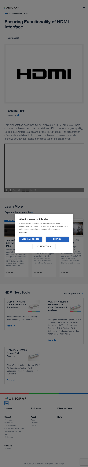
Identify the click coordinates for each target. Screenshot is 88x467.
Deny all (57, 239)
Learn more (23, 232)
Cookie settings (44, 246)
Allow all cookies (30, 239)
